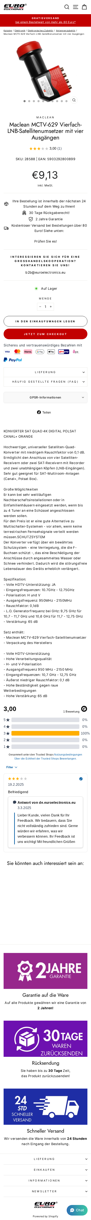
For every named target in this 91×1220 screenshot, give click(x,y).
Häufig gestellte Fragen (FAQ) (45, 381)
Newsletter (44, 1191)
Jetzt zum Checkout (45, 334)
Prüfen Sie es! (45, 241)
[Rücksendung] (45, 1039)
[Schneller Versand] (45, 1107)
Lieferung (45, 372)
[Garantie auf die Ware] (45, 971)
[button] (77, 1210)
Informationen (44, 1180)
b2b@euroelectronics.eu (45, 272)
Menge (45, 298)
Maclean (45, 117)
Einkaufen (44, 1169)
